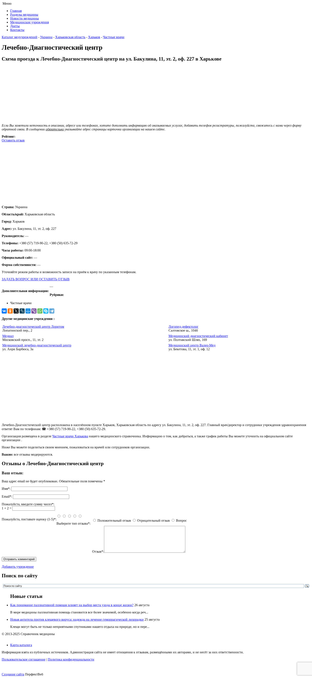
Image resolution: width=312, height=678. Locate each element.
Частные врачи (113, 37)
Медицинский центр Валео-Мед (192, 345)
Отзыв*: (98, 551)
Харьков (94, 37)
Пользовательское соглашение (23, 659)
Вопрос (181, 520)
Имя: (6, 488)
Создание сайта (13, 674)
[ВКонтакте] (4, 311)
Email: (7, 496)
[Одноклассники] (10, 311)
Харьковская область (70, 37)
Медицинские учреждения (29, 22)
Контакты (17, 30)
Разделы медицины (24, 14)
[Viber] (34, 311)
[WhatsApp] (39, 311)
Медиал (8, 336)
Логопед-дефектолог (183, 326)
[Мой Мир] (28, 311)
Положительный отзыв (114, 520)
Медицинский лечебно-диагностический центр (36, 345)
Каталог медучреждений (19, 37)
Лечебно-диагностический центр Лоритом (33, 326)
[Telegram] (51, 311)
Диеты (15, 26)
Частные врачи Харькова (70, 436)
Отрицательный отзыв (153, 520)
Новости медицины (24, 18)
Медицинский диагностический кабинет (198, 336)
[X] (16, 311)
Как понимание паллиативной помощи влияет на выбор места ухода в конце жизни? (72, 605)
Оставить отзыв (13, 140)
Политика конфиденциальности (71, 659)
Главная (16, 11)
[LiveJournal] (22, 311)
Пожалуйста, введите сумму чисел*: (28, 504)
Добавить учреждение (18, 566)
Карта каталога (21, 645)
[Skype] (45, 311)
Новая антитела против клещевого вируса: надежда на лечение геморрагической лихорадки (77, 619)
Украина (46, 37)
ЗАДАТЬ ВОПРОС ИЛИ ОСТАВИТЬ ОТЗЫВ (36, 279)
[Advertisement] (129, 172)
